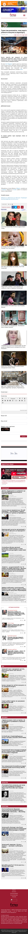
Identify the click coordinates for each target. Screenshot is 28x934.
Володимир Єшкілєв (12, 610)
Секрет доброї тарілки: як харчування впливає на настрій (13, 701)
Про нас (14, 890)
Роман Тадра (10, 623)
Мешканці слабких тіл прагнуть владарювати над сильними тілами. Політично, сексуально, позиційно (16, 613)
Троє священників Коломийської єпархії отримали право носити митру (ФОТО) (14, 766)
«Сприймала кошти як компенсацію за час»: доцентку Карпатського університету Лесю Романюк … (13, 347)
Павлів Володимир (12, 635)
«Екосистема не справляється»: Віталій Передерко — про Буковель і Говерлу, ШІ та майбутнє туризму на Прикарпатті (14, 511)
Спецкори (14, 896)
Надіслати (23, 436)
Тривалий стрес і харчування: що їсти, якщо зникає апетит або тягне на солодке (13, 670)
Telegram (18, 188)
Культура (5, 782)
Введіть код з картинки (8, 426)
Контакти (14, 891)
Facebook (4, 189)
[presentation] (2, 398)
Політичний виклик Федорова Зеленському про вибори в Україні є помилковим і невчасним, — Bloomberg (13, 810)
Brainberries (14, 230)
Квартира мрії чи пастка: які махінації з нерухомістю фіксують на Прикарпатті (13, 530)
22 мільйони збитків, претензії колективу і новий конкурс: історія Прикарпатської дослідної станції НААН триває (14, 549)
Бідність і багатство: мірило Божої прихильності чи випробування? (15, 625)
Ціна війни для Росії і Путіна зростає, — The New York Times (13, 865)
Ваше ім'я (4, 415)
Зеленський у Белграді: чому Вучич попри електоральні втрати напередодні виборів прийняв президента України (14, 828)
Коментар (4, 396)
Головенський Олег (12, 649)
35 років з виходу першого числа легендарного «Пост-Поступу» (15, 638)
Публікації (5, 488)
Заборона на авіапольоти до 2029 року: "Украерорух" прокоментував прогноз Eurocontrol (14, 198)
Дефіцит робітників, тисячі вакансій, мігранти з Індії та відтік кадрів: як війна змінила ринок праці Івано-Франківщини (14, 589)
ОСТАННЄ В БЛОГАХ (14, 607)
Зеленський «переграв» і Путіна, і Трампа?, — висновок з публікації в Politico (12, 846)
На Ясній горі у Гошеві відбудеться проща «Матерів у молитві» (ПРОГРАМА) (14, 736)
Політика (5, 806)
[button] (2, 399)
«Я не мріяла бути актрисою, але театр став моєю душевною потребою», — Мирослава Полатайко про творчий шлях (13, 787)
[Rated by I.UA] (14, 900)
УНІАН (21, 69)
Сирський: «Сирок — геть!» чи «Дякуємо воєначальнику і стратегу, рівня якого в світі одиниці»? (16, 652)
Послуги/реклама (14, 895)
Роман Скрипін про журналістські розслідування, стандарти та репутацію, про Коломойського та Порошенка (13, 482)
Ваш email (4, 421)
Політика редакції (14, 893)
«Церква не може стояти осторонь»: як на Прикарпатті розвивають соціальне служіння (13, 721)
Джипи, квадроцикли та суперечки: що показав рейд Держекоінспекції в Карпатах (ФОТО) (13, 492)
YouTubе (15, 189)
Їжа (3, 666)
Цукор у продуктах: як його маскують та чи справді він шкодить (14, 685)
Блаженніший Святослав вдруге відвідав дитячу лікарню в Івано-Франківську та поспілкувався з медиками (14, 751)
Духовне (4, 717)
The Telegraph (8, 64)
